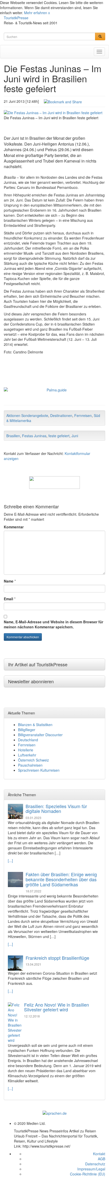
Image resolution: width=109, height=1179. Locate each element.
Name (8, 581)
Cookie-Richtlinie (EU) (87, 1173)
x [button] (49, 12)
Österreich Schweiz (33, 760)
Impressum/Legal (91, 1168)
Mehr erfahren (35, 12)
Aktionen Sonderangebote (27, 415)
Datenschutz (95, 1163)
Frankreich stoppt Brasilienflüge (57, 957)
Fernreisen (83, 415)
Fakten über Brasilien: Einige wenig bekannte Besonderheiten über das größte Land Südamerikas (61, 879)
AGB (101, 1158)
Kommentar (14, 526)
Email (8, 598)
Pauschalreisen (30, 765)
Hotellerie (25, 749)
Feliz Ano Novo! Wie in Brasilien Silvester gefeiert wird (56, 1007)
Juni (74, 435)
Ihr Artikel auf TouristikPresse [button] (37, 664)
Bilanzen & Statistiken (35, 724)
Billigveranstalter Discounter (40, 734)
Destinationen (61, 415)
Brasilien (13, 435)
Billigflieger (26, 729)
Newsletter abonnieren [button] (31, 681)
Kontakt (99, 1153)
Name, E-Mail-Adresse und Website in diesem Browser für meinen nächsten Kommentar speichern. (53, 624)
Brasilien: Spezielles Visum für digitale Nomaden (56, 808)
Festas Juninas (34, 435)
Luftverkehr (27, 754)
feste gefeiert (58, 435)
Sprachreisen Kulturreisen (39, 770)
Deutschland (28, 739)
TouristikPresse (16, 17)
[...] (10, 860)
